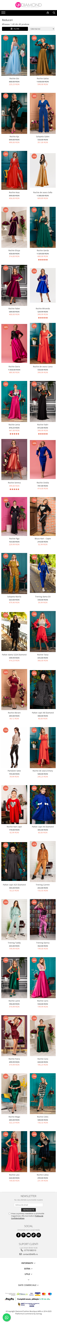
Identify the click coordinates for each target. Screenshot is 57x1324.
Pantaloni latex (14, 770)
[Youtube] (28, 1235)
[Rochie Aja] (14, 113)
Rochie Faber (14, 308)
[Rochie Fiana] (14, 1035)
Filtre (16, 28)
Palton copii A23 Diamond (14, 884)
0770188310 (30, 1250)
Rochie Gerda (43, 250)
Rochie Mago (14, 1116)
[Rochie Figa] (14, 516)
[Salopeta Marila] (14, 573)
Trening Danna (42, 942)
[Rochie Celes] (43, 1093)
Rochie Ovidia (43, 482)
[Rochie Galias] (43, 55)
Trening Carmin (43, 884)
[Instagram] (38, 1235)
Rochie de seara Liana (42, 366)
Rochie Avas (14, 192)
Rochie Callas (43, 1175)
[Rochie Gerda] (43, 227)
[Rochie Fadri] (43, 401)
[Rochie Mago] (14, 1093)
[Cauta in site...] (54, 12)
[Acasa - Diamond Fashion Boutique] (28, 5)
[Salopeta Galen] (43, 113)
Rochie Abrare (14, 712)
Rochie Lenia (14, 424)
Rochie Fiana (14, 1059)
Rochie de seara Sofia (42, 192)
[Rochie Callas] (43, 1151)
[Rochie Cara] (43, 1035)
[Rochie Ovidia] (43, 459)
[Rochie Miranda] (43, 285)
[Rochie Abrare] (14, 689)
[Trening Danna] (43, 919)
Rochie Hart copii (14, 826)
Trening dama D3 (43, 596)
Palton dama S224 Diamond (14, 654)
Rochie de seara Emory (43, 770)
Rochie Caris (42, 1001)
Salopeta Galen (42, 136)
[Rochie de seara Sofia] (43, 170)
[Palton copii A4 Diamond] (43, 804)
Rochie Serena (14, 482)
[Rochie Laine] (14, 977)
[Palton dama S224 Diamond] (14, 631)
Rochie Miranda (43, 308)
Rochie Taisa (42, 654)
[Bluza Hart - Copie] (43, 516)
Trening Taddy (14, 942)
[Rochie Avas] (14, 170)
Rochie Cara (43, 1059)
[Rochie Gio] (14, 55)
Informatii (27, 1263)
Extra (27, 1268)
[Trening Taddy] (14, 919)
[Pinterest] (23, 1235)
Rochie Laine (14, 1001)
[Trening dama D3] (43, 573)
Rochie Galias (43, 78)
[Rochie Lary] (14, 1151)
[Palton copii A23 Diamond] (14, 861)
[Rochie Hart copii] (14, 804)
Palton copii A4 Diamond (43, 826)
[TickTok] (33, 1235)
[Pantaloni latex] (14, 747)
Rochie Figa (14, 538)
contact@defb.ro (30, 1254)
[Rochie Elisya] (14, 227)
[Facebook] (18, 1235)
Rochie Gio (14, 78)
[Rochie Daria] (14, 343)
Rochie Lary (14, 1175)
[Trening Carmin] (43, 861)
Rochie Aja (14, 136)
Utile (27, 1274)
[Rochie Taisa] (43, 631)
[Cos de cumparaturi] (48, 12)
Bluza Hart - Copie (43, 538)
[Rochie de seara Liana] (43, 343)
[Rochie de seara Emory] (43, 747)
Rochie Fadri (42, 424)
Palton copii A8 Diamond (43, 712)
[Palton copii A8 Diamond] (43, 689)
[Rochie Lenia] (14, 401)
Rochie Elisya (14, 250)
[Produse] (3, 13)
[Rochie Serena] (14, 459)
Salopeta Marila (14, 596)
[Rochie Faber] (14, 285)
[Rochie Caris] (43, 977)
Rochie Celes (42, 1116)
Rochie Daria (14, 366)
